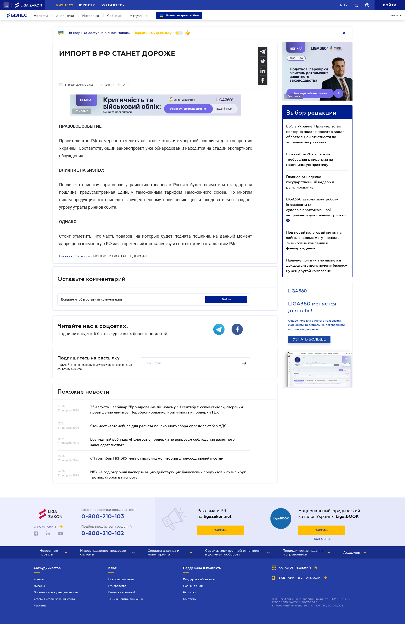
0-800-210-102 (102, 533)
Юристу (87, 5)
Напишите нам (193, 586)
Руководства (117, 586)
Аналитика (65, 16)
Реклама (40, 605)
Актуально (139, 16)
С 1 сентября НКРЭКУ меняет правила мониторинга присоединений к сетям (157, 458)
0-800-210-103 (102, 516)
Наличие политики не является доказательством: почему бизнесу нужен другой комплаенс (316, 265)
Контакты (189, 599)
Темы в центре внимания (125, 599)
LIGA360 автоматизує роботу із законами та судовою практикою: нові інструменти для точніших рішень (315, 209)
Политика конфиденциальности (56, 592)
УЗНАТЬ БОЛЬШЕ (309, 339)
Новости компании (121, 579)
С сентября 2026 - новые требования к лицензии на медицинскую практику (309, 159)
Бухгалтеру (113, 5)
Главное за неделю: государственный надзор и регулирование (310, 181)
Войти (226, 299)
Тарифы (220, 530)
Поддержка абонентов (199, 579)
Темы (394, 15)
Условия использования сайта (54, 599)
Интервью (90, 16)
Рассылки (189, 592)
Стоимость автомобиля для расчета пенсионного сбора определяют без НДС (158, 426)
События (114, 16)
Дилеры (39, 586)
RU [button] (342, 5)
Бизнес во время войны (182, 15)
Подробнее (322, 539)
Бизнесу (64, 5)
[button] (6, 5)
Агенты (39, 579)
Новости (41, 16)
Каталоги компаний (121, 592)
